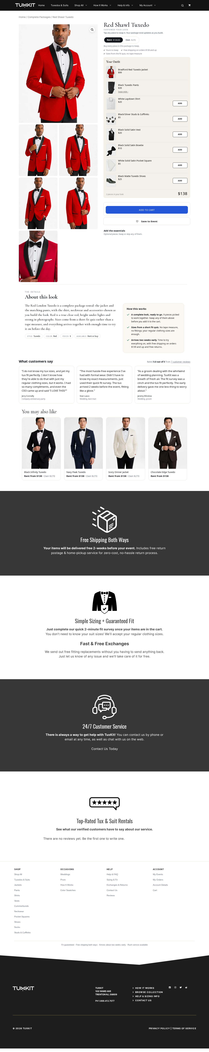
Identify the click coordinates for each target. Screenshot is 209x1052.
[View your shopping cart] (189, 5)
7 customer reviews (180, 361)
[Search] (182, 5)
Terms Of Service (184, 1028)
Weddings (65, 874)
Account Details (160, 885)
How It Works (100, 5)
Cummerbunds (21, 906)
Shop (17, 869)
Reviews (111, 895)
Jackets (18, 885)
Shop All (79, 5)
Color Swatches (68, 890)
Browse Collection (149, 992)
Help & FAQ (112, 874)
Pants (17, 890)
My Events (158, 874)
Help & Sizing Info (147, 996)
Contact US (143, 1000)
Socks (17, 927)
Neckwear (19, 911)
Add (180, 103)
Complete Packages (39, 17)
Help (110, 869)
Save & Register (146, 221)
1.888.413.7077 (106, 1001)
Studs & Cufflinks (22, 932)
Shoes (17, 922)
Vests (16, 901)
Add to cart (147, 209)
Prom (63, 879)
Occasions (67, 869)
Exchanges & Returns (117, 885)
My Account (146, 5)
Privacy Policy (159, 1028)
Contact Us (112, 890)
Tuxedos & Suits (59, 5)
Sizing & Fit (112, 879)
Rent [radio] (113, 40)
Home (41, 5)
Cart (155, 890)
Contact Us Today (104, 749)
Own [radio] (131, 40)
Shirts (17, 895)
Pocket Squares (22, 916)
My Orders (158, 879)
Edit (123, 92)
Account (158, 869)
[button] (92, 29)
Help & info (124, 5)
